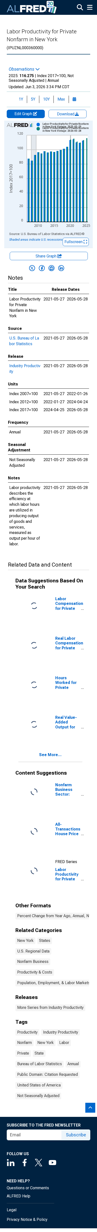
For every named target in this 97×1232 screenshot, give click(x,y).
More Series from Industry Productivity (50, 1007)
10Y (46, 99)
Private (23, 1053)
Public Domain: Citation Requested (47, 1074)
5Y (33, 99)
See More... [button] (50, 754)
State (39, 1053)
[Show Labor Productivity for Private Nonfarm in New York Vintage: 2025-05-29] (67, 125)
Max (61, 99)
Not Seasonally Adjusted (38, 1095)
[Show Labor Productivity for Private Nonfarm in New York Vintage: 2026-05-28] (67, 129)
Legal (11, 1210)
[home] (31, 7)
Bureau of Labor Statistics (39, 1064)
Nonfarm (24, 1042)
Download (66, 114)
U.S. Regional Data (33, 951)
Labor (64, 1042)
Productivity (27, 1032)
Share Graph (46, 256)
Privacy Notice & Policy (27, 1219)
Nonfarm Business (32, 961)
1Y (21, 99)
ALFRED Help (18, 1196)
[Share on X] (32, 268)
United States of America (39, 1085)
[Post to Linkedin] (61, 268)
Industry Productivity (60, 1032)
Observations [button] (22, 69)
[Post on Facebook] (42, 268)
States (44, 940)
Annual (73, 1064)
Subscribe (76, 1134)
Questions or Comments (28, 1188)
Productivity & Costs (34, 972)
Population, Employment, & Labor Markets (53, 982)
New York (25, 940)
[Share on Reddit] (51, 268)
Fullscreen (74, 241)
